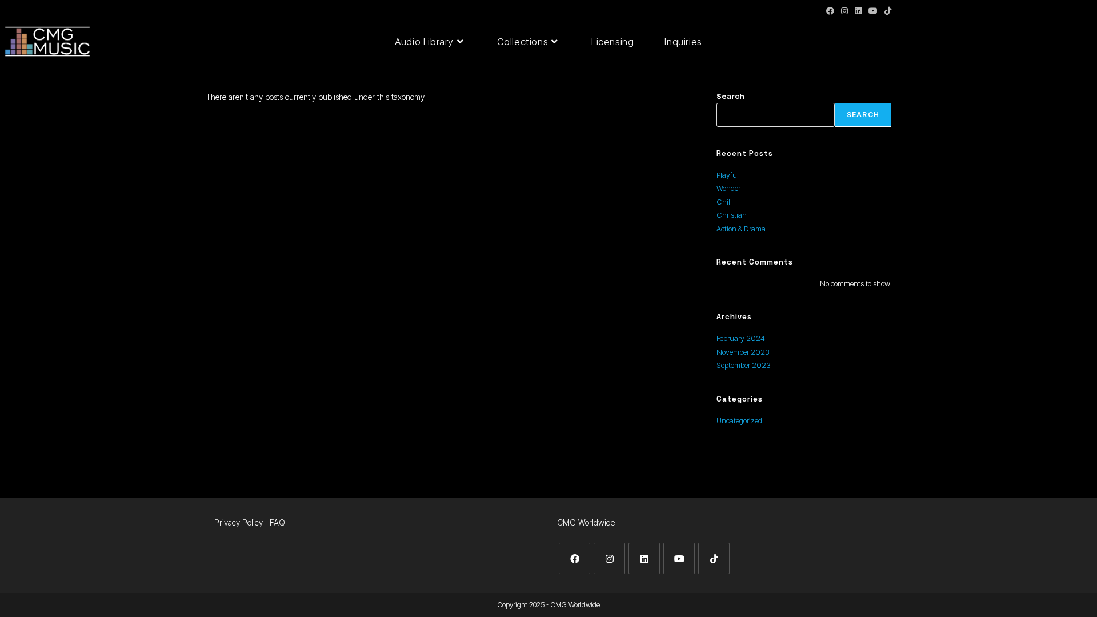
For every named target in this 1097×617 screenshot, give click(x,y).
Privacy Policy (238, 522)
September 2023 (743, 365)
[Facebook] (574, 558)
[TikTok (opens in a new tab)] (886, 11)
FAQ (277, 522)
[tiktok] (714, 558)
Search (730, 96)
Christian (731, 214)
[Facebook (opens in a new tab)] (830, 11)
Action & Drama (741, 228)
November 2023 (743, 351)
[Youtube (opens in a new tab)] (873, 11)
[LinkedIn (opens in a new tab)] (858, 11)
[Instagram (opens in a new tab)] (844, 11)
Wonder (728, 188)
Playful (727, 174)
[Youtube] (679, 558)
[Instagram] (609, 558)
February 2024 (740, 338)
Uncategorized (739, 420)
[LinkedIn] (644, 558)
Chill (724, 201)
